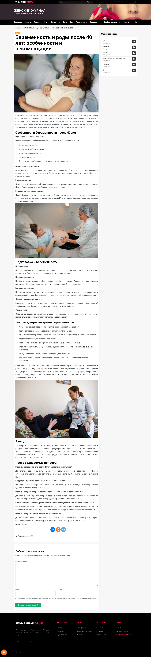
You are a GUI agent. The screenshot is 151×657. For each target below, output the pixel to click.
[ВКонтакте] (52, 529)
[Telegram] (63, 529)
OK (134, 2)
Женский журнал (30, 11)
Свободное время (111, 22)
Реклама (124, 2)
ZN (30, 641)
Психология (80, 22)
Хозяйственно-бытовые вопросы (114, 58)
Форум (126, 22)
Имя (17, 589)
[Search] (136, 22)
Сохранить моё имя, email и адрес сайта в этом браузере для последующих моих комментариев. (57, 598)
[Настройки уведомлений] (4, 652)
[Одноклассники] (58, 529)
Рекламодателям (122, 631)
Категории (60, 631)
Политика (99, 631)
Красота (27, 22)
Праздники (94, 22)
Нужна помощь (62, 635)
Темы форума (81, 628)
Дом (71, 22)
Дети (65, 22)
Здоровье (18, 22)
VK (130, 2)
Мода (46, 22)
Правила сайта (101, 635)
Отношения (55, 22)
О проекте (99, 628)
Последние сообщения (85, 631)
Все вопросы (61, 628)
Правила (80, 635)
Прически (37, 22)
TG (24, 641)
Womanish (24, 2)
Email (60, 589)
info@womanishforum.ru (124, 635)
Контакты (116, 2)
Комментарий (21, 561)
